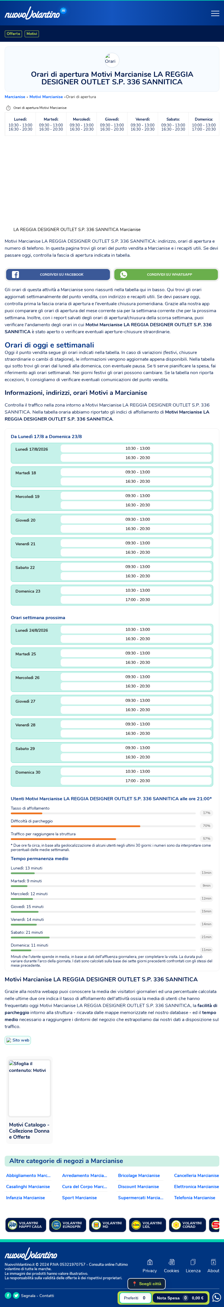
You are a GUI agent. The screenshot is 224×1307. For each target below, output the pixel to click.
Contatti (46, 1296)
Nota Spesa (180, 1297)
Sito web (21, 1040)
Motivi (32, 34)
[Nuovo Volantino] (32, 13)
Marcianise (15, 97)
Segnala (28, 1296)
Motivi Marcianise (46, 97)
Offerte (13, 34)
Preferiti (134, 1297)
